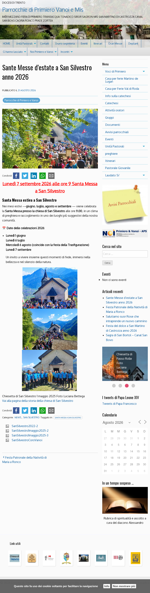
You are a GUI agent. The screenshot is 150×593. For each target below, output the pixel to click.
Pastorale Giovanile (117, 168)
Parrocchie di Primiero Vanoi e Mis (42, 9)
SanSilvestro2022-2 (25, 426)
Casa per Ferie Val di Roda (122, 88)
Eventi (84, 43)
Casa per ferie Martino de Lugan (121, 80)
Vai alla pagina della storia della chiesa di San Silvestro (37, 401)
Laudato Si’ (112, 175)
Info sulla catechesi (118, 96)
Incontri (65, 51)
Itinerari (98, 43)
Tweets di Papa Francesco (119, 403)
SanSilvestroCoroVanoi (27, 440)
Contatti (44, 43)
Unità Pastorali (24, 43)
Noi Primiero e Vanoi (41, 51)
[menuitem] (6, 43)
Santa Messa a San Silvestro (68, 417)
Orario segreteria (65, 43)
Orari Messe (115, 43)
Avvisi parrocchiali (117, 132)
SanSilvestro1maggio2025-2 (30, 430)
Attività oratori (114, 110)
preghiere (111, 153)
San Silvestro (31, 417)
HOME (6, 43)
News (18, 417)
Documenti (112, 125)
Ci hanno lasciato (13, 51)
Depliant (133, 43)
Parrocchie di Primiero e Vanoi (21, 100)
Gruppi (109, 117)
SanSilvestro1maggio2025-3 (30, 435)
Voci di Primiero (115, 71)
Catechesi (111, 103)
